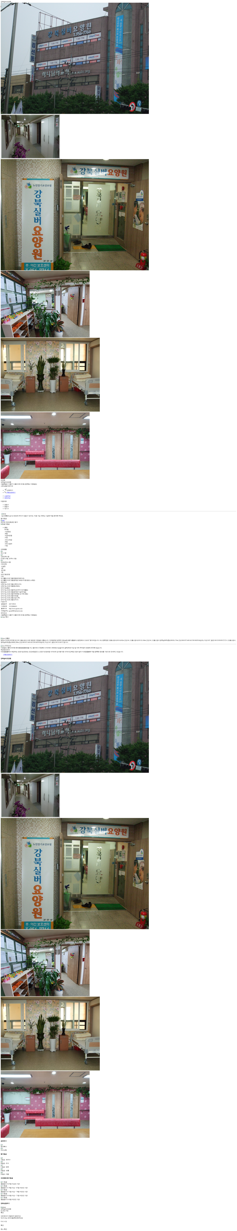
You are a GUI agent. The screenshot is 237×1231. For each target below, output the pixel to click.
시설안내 (7, 496)
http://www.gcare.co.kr (15, 608)
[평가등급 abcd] (3, 520)
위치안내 (7, 498)
